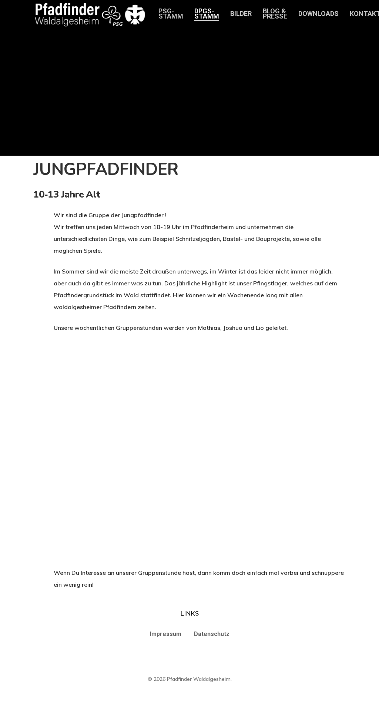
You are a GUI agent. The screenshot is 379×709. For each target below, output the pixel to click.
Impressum (165, 633)
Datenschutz (211, 633)
